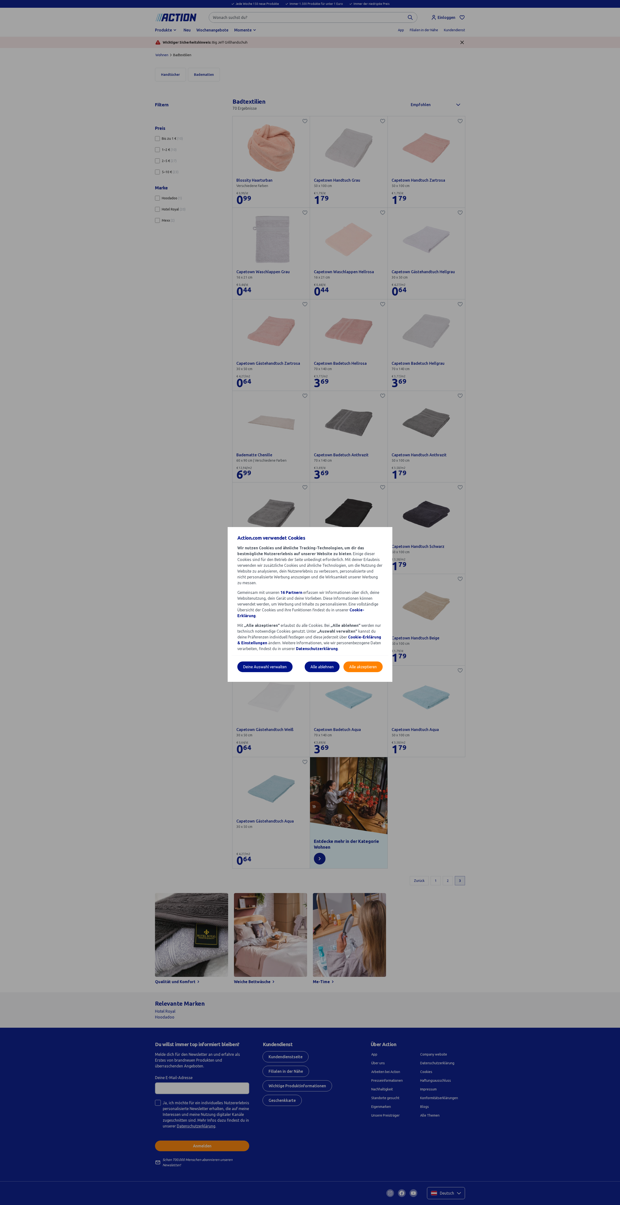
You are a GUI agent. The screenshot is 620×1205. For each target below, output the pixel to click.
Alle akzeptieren (363, 667)
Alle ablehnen (322, 667)
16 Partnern (291, 592)
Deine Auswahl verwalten (265, 667)
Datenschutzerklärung (317, 648)
